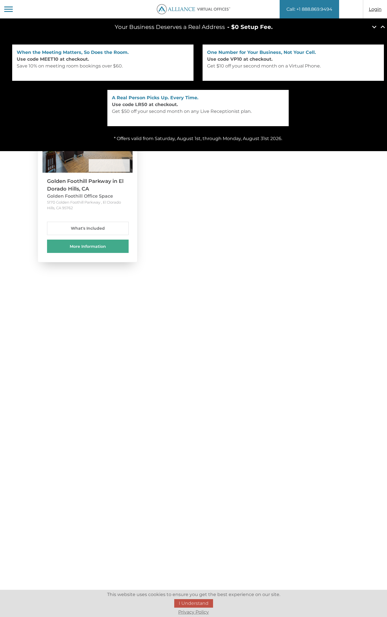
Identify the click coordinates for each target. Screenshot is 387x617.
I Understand (194, 603)
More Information (88, 246)
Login (375, 9)
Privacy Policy (193, 612)
